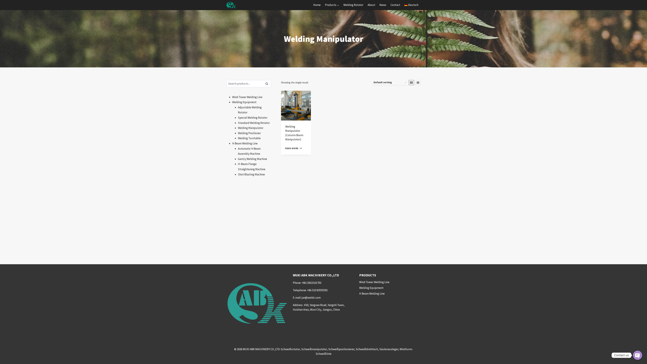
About (371, 5)
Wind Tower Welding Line (374, 282)
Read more (291, 148)
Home (317, 5)
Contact (395, 5)
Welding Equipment (371, 288)
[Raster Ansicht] (411, 82)
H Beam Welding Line (372, 293)
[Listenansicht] (418, 82)
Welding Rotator (353, 5)
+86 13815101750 (312, 283)
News (382, 5)
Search (268, 84)
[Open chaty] (637, 355)
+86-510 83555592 (317, 290)
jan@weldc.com (311, 297)
